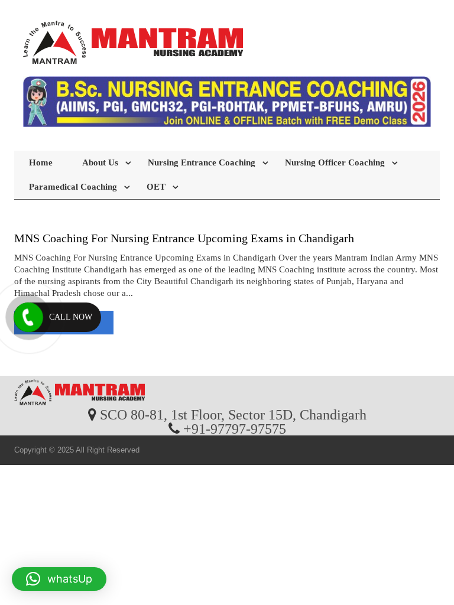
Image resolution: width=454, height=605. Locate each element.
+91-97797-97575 (234, 428)
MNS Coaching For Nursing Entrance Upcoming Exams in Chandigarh (184, 238)
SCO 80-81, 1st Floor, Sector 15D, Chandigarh (233, 414)
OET (156, 186)
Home (41, 162)
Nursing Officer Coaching (335, 162)
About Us (100, 162)
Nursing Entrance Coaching (201, 162)
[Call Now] (28, 317)
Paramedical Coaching (73, 186)
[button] (59, 579)
